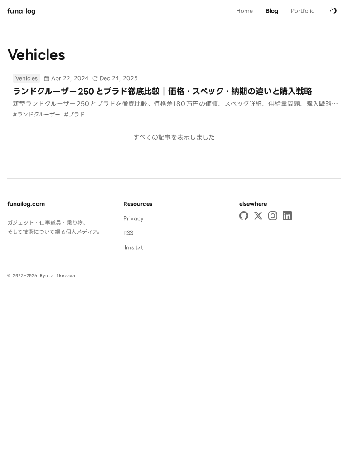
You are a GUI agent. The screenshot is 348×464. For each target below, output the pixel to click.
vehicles (26, 78)
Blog (272, 11)
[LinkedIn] (287, 215)
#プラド (74, 114)
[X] (258, 215)
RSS (128, 233)
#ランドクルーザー (36, 114)
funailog (21, 10)
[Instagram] (272, 215)
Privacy (133, 218)
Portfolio (303, 11)
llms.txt (133, 247)
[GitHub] (243, 215)
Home (244, 11)
